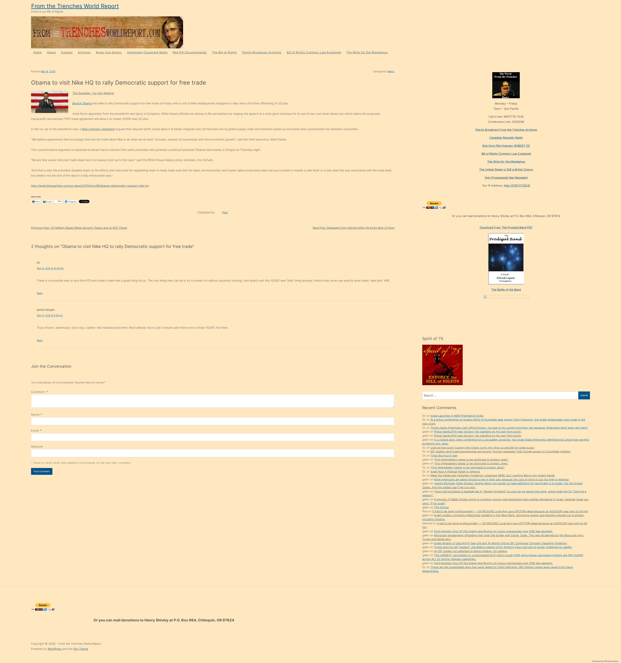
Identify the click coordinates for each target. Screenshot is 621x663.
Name (35, 414)
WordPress (55, 649)
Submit (584, 395)
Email (35, 430)
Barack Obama (82, 103)
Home (37, 52)
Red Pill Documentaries (190, 52)
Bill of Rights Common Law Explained (314, 52)
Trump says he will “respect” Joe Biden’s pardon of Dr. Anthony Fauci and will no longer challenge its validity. (503, 547)
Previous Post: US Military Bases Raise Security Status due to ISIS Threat (79, 227)
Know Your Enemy (109, 52)
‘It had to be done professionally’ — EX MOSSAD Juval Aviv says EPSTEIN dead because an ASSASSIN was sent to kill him (510, 511)
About (51, 52)
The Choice (441, 507)
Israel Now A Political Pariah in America (455, 471)
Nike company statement (98, 129)
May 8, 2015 (48, 71)
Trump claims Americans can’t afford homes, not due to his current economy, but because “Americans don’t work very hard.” (509, 427)
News (390, 71)
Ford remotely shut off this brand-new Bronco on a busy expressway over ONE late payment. (493, 531)
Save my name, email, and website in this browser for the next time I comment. (82, 462)
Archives (84, 52)
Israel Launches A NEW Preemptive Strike (457, 415)
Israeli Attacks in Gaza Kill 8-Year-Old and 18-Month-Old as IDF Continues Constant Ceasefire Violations (500, 543)
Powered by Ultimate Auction (605, 661)
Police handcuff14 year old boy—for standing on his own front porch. (478, 431)
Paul (225, 212)
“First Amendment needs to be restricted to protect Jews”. (471, 459)
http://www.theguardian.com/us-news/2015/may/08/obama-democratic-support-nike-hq (90, 185)
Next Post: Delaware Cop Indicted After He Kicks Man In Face (353, 227)
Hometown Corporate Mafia (147, 52)
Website (37, 446)
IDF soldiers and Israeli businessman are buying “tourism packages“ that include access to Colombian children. (500, 451)
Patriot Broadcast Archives (261, 52)
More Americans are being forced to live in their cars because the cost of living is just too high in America (501, 479)
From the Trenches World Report (75, 6)
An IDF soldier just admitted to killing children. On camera (470, 551)
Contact (67, 52)
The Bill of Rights (224, 52)
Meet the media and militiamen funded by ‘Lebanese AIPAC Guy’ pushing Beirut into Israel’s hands (492, 475)
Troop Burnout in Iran (444, 455)
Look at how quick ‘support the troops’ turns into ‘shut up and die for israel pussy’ (482, 447)
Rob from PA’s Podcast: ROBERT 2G (506, 145)
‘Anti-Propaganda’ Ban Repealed (506, 177)
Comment (39, 392)
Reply (40, 293)
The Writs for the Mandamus (367, 52)
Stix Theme (80, 649)
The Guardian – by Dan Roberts (93, 93)
